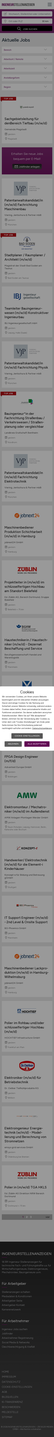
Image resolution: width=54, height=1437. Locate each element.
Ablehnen (13, 744)
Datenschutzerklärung (42, 728)
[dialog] (27, 718)
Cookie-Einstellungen (27, 736)
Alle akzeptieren (37, 744)
